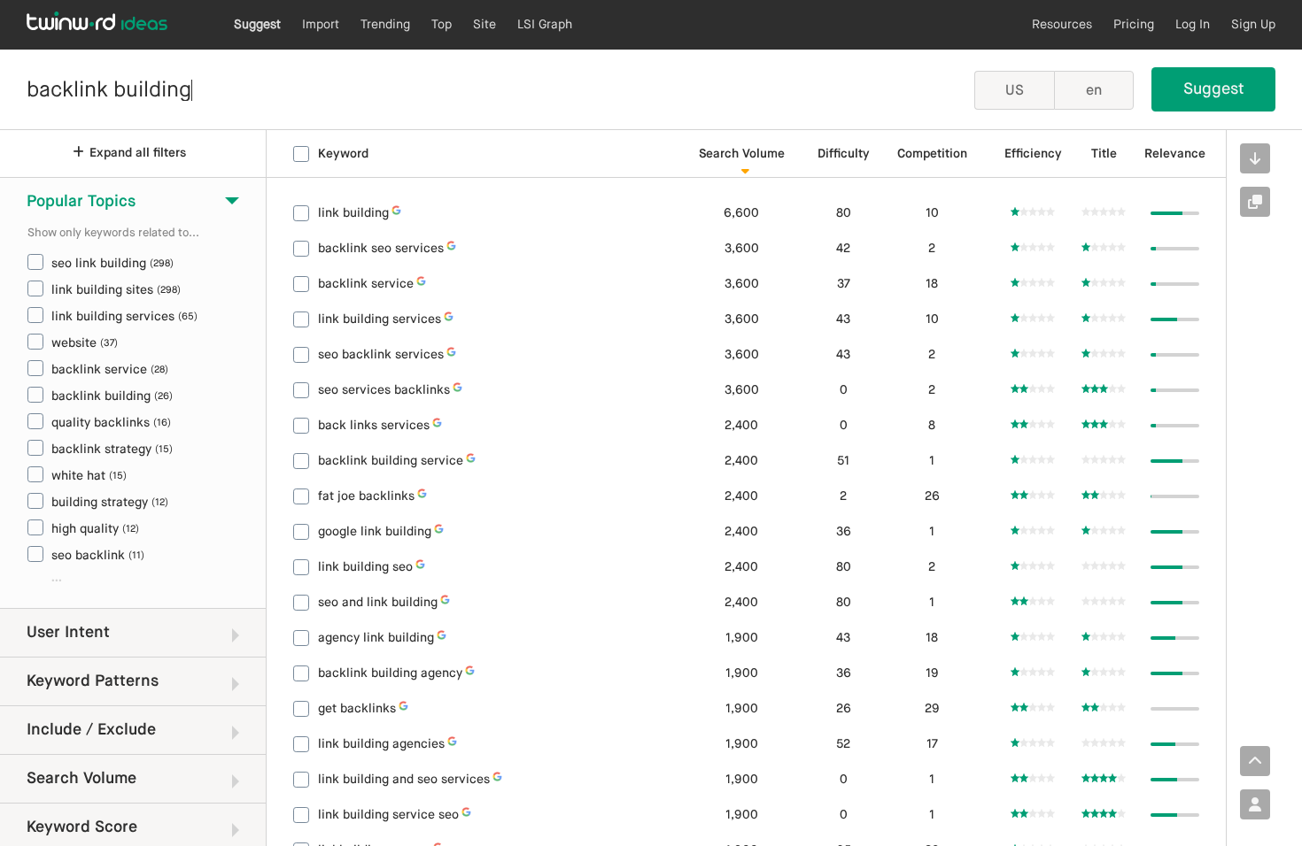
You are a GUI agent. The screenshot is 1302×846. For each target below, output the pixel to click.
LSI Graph (544, 25)
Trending (385, 25)
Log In (1192, 25)
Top (441, 25)
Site (484, 25)
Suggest (257, 25)
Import (320, 25)
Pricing (1133, 25)
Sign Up (1253, 25)
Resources (1062, 25)
